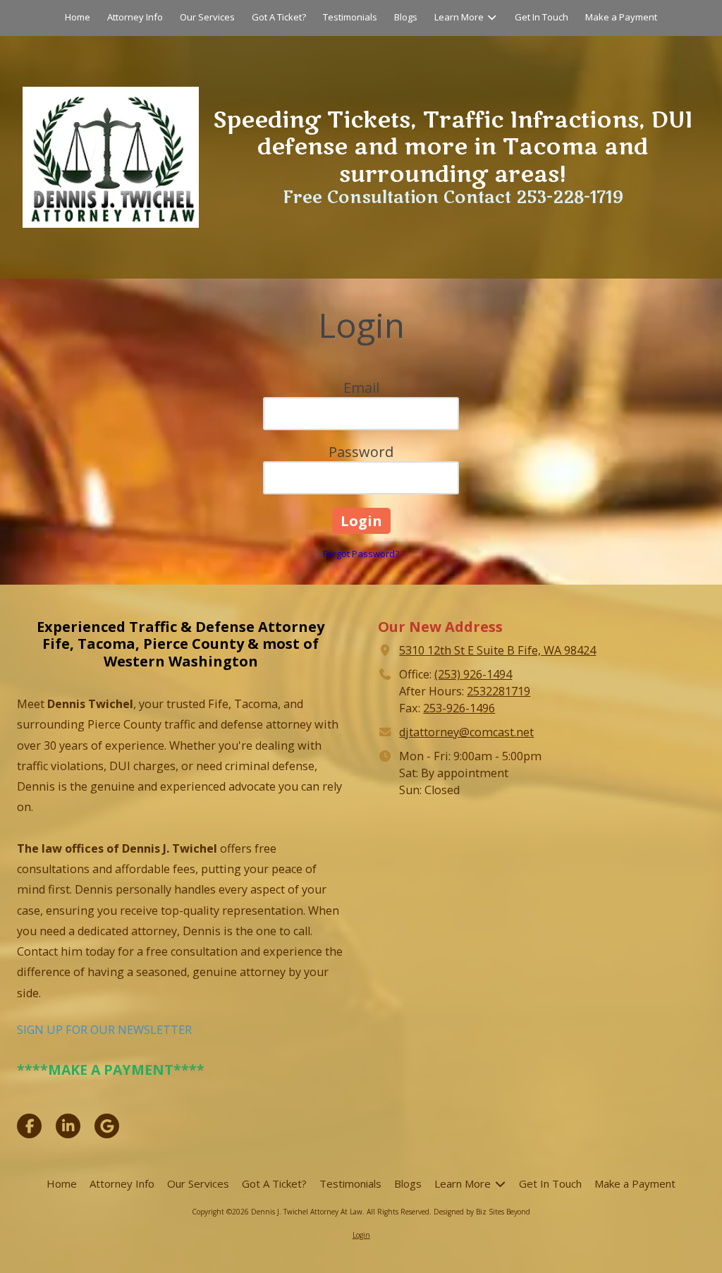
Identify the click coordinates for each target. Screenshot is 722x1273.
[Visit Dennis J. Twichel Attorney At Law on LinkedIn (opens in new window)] (68, 1126)
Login (361, 1235)
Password (361, 451)
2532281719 (498, 691)
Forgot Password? (361, 553)
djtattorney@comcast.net (466, 732)
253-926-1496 (459, 708)
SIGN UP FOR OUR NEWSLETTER (104, 1029)
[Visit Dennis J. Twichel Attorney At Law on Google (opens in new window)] (106, 1126)
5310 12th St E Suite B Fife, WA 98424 (497, 650)
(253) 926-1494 (473, 674)
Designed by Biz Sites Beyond (482, 1212)
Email (361, 387)
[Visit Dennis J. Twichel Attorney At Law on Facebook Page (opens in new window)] (29, 1126)
